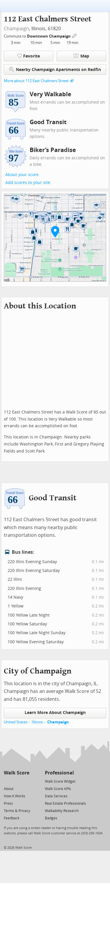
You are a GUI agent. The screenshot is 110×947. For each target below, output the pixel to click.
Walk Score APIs (58, 789)
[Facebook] (16, 781)
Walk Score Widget (60, 781)
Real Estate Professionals (65, 803)
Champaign (16, 28)
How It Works (14, 796)
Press (8, 803)
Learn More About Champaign (55, 712)
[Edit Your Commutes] (74, 35)
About (8, 789)
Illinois (37, 722)
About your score (22, 174)
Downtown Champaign (49, 36)
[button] (55, 231)
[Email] (25, 781)
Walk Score (16, 773)
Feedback (11, 818)
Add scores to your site (27, 182)
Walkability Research (62, 811)
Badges (51, 818)
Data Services (56, 796)
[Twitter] (7, 781)
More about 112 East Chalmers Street (36, 81)
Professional (59, 773)
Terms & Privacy (17, 811)
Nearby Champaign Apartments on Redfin (58, 69)
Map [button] (84, 56)
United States (15, 722)
